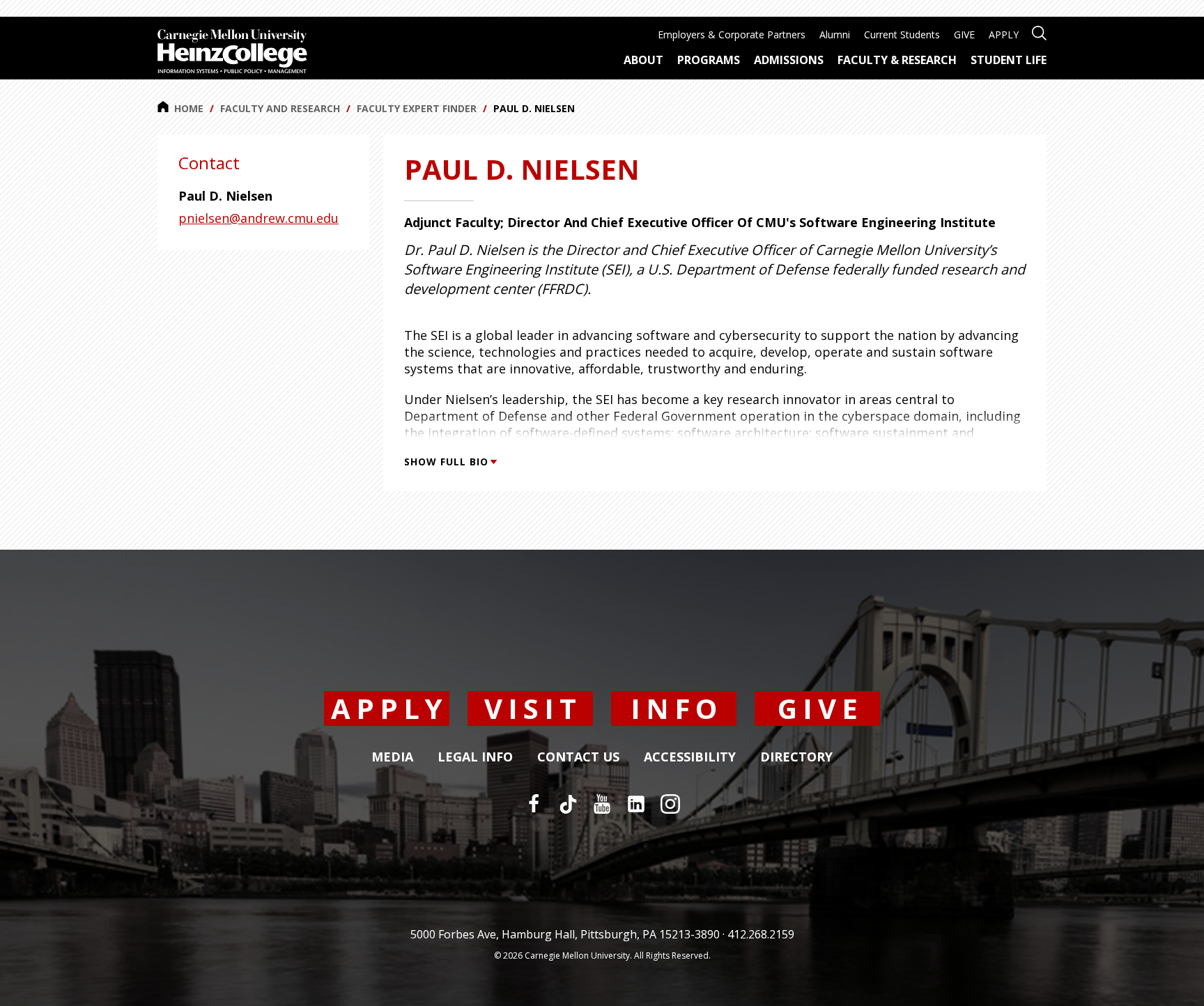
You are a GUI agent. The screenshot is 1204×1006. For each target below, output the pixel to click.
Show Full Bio (446, 461)
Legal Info (475, 757)
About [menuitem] (643, 59)
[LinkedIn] (636, 804)
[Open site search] (1039, 31)
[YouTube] (602, 804)
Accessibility (690, 757)
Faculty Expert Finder (417, 108)
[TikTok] (568, 804)
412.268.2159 (760, 934)
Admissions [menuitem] (789, 59)
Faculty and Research (280, 108)
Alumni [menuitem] (834, 34)
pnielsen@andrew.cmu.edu (258, 218)
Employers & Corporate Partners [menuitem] (731, 34)
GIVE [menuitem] (964, 34)
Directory (796, 757)
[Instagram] (670, 804)
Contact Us (578, 757)
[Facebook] (533, 804)
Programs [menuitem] (708, 59)
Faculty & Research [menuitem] (897, 59)
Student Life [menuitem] (1009, 59)
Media (392, 757)
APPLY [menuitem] (1004, 34)
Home (188, 108)
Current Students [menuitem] (902, 34)
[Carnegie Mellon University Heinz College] (232, 53)
